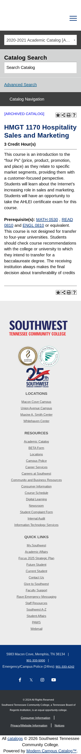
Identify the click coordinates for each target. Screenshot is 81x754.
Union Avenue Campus (36, 408)
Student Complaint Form (36, 512)
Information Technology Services (36, 525)
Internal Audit (36, 518)
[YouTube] (54, 680)
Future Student (36, 564)
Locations (36, 454)
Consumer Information (36, 486)
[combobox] (40, 40)
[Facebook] (20, 680)
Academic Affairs (36, 551)
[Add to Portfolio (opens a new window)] (58, 115)
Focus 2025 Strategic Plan (36, 558)
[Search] (58, 18)
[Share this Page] (63, 115)
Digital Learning (36, 499)
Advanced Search (20, 84)
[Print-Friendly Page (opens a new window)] (68, 115)
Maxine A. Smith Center (36, 414)
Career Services (36, 467)
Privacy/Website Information (29, 725)
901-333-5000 (35, 660)
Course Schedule (36, 493)
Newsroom (36, 505)
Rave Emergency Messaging (36, 596)
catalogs (15, 738)
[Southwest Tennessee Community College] (26, 18)
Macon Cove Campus (36, 401)
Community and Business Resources (36, 480)
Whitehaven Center (36, 421)
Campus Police (36, 460)
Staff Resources (36, 603)
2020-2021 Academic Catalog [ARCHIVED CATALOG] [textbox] (41, 40)
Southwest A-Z (36, 609)
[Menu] (73, 18)
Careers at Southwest (36, 473)
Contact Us (36, 577)
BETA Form (36, 448)
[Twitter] (31, 680)
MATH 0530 (47, 219)
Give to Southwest (36, 584)
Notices (59, 725)
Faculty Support (36, 590)
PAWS (36, 622)
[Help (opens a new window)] (74, 115)
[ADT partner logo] (38, 366)
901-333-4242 (65, 666)
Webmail (36, 628)
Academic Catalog (36, 441)
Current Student (36, 571)
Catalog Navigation (27, 99)
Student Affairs (36, 616)
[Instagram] (42, 680)
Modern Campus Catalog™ (51, 751)
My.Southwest (36, 545)
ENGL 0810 (33, 225)
